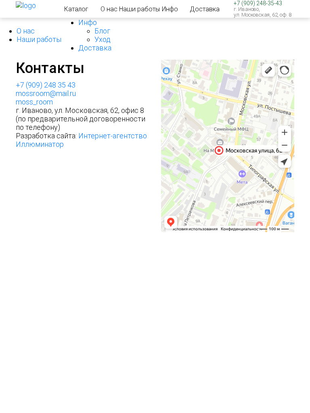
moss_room (34, 102)
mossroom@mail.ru (46, 93)
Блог (102, 31)
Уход (102, 39)
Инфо (170, 9)
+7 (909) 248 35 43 (45, 85)
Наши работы (139, 9)
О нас (109, 9)
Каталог (76, 9)
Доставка (205, 9)
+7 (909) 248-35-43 (258, 3)
